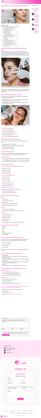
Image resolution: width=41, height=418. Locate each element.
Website (22, 328)
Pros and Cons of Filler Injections (8, 36)
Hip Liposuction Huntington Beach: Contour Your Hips (37, 25)
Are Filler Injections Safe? (7, 30)
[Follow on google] (23, 415)
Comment (4, 321)
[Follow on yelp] (21, 415)
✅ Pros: (6, 37)
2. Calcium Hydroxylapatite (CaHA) (9, 34)
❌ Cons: (6, 38)
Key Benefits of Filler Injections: (8, 28)
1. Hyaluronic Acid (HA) (7, 33)
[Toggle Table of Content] (17, 25)
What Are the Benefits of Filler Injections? (9, 27)
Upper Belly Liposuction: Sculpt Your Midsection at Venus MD (37, 20)
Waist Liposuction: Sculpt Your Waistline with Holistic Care (37, 15)
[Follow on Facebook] (18, 415)
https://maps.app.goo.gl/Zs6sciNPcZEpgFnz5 (13, 294)
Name (3, 328)
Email (12, 328)
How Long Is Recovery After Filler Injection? (9, 41)
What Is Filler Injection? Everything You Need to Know (10, 26)
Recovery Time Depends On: (8, 42)
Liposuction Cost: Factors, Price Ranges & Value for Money (37, 10)
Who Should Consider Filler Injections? (9, 29)
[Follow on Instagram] (19, 415)
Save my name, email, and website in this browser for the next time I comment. (15, 332)
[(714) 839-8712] (1, 416)
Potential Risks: (6, 39)
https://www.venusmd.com (9, 292)
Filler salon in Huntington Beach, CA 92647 (8, 286)
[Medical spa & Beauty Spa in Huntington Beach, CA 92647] (6, 2)
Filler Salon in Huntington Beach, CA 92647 (14, 287)
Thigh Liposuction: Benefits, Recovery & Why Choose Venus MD (37, 30)
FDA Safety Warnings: (7, 31)
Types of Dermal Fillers (7, 32)
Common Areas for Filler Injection (8, 40)
